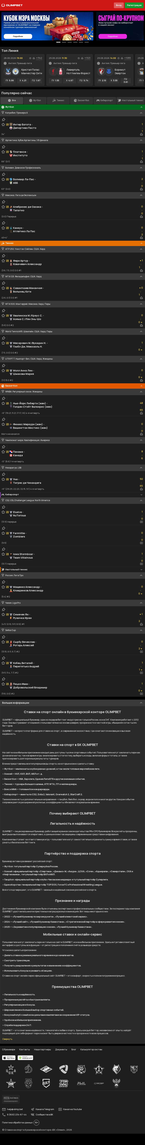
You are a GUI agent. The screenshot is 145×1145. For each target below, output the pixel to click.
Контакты (24, 1049)
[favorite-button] (30, 58)
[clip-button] (3, 119)
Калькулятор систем (91, 1049)
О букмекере (8, 1049)
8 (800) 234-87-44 (17, 1114)
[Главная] (12, 5)
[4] (81, 42)
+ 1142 (39, 58)
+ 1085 (127, 58)
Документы (61, 1049)
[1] (64, 42)
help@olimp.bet (15, 1109)
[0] (58, 42)
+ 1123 (87, 58)
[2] (69, 42)
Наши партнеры (42, 1049)
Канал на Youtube (72, 1109)
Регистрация (134, 5)
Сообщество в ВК (44, 1114)
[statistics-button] (34, 58)
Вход (119, 5)
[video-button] (141, 521)
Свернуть (7, 1039)
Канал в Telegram (45, 1109)
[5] (86, 42)
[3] (75, 42)
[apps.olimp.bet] (9, 1057)
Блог (73, 1049)
